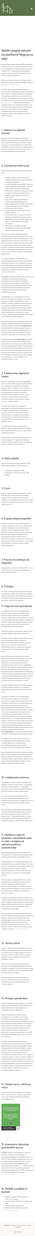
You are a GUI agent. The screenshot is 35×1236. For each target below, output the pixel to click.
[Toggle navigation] (32, 9)
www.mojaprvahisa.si (12, 1210)
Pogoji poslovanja (22, 1225)
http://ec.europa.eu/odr (8, 1174)
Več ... (21, 1165)
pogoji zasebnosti (7, 102)
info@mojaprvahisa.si (21, 929)
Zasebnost (13, 1225)
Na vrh (19, 1232)
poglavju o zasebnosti (11, 84)
